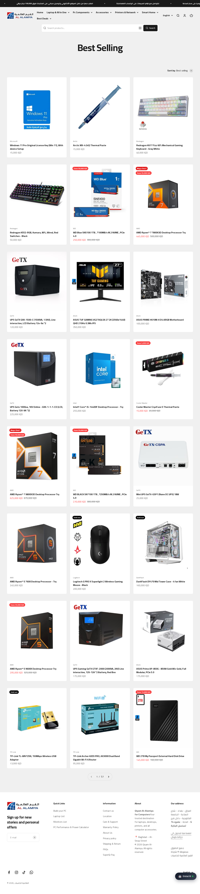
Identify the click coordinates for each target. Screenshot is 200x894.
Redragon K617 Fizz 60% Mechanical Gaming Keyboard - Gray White (159, 147)
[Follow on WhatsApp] (31, 872)
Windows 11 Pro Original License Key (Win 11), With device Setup (36, 147)
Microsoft (13, 141)
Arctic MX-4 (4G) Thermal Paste (89, 145)
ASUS (75, 315)
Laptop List (59, 816)
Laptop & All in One (56, 12)
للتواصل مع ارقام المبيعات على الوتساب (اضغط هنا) (107, 3)
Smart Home (148, 12)
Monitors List (60, 822)
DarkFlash (140, 577)
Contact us (108, 811)
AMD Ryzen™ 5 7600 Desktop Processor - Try (33, 581)
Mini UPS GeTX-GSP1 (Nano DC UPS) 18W (157, 494)
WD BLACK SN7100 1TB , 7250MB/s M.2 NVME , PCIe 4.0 (100, 496)
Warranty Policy (111, 827)
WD (74, 228)
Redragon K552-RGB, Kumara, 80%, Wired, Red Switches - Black (34, 234)
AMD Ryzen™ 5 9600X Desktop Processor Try (33, 669)
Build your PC (59, 811)
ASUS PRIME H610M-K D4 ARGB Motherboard (160, 319)
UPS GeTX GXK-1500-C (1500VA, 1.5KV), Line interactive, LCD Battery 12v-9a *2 (32, 321)
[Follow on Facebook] (9, 872)
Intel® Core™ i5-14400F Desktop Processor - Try (98, 407)
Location (107, 816)
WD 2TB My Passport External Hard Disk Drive (160, 756)
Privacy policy (109, 838)
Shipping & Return (112, 844)
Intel (75, 403)
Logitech (76, 577)
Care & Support (110, 822)
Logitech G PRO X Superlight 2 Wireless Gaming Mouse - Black (98, 583)
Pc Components (81, 12)
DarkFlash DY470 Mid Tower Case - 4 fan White (160, 581)
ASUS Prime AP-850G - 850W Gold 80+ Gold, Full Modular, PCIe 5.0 (161, 670)
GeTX (12, 315)
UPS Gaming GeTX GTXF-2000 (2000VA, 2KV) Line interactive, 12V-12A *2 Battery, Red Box (98, 670)
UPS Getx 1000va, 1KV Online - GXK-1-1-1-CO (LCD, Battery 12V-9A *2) (36, 409)
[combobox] (89, 28)
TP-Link (13, 752)
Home (40, 12)
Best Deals (42, 19)
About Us (107, 833)
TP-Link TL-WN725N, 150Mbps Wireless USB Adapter (33, 758)
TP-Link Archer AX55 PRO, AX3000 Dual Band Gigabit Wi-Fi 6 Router (96, 758)
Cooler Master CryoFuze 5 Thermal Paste (157, 407)
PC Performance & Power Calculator (71, 827)
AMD (138, 228)
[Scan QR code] (140, 28)
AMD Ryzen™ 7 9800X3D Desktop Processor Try (34, 494)
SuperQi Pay (109, 855)
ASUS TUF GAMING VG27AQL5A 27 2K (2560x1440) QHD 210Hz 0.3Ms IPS (99, 321)
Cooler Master (141, 403)
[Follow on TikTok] (24, 872)
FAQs (105, 849)
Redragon (140, 141)
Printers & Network (125, 12)
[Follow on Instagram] (16, 872)
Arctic (75, 141)
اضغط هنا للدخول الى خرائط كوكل (181, 835)
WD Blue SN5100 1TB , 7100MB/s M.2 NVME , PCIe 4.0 (99, 234)
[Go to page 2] (108, 776)
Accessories (102, 12)
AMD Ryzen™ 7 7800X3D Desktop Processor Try (161, 232)
